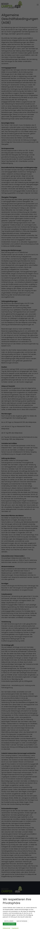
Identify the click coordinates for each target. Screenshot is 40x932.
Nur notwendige (22, 921)
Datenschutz (6, 928)
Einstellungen (8, 921)
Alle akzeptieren (9, 924)
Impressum (15, 928)
